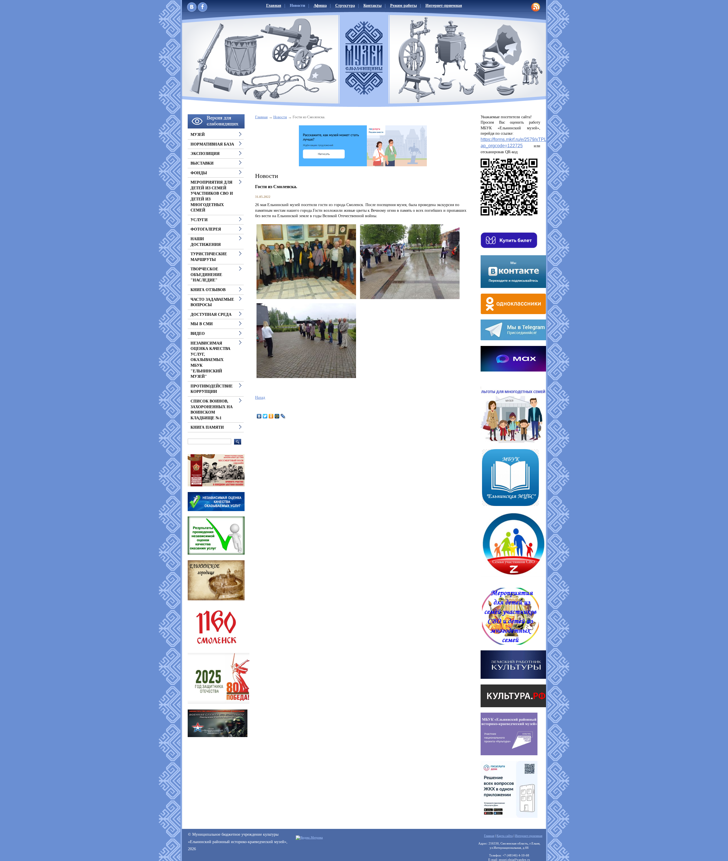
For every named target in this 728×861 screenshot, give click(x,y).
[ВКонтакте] (259, 416)
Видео (198, 333)
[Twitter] (265, 416)
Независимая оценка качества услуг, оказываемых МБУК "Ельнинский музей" (210, 360)
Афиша (320, 5)
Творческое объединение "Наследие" (206, 274)
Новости (297, 5)
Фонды (199, 173)
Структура (345, 5)
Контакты (372, 5)
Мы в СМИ (202, 324)
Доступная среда (211, 314)
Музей (198, 134)
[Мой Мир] (277, 416)
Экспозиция (205, 154)
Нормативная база (212, 144)
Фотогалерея (206, 229)
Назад (260, 397)
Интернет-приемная (443, 5)
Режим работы (403, 5)
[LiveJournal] (283, 416)
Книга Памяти (207, 427)
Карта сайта (505, 835)
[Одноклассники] (271, 416)
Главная (273, 5)
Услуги (199, 220)
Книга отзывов (208, 290)
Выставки (202, 163)
